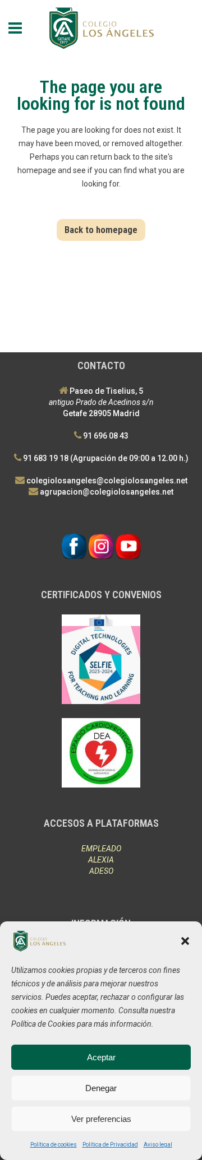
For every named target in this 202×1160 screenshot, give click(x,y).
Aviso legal (158, 1145)
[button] (185, 941)
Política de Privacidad (110, 1145)
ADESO (101, 870)
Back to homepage (101, 229)
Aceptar (101, 1057)
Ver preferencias (101, 1119)
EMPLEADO (101, 848)
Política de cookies (53, 1145)
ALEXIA (101, 859)
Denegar (101, 1088)
